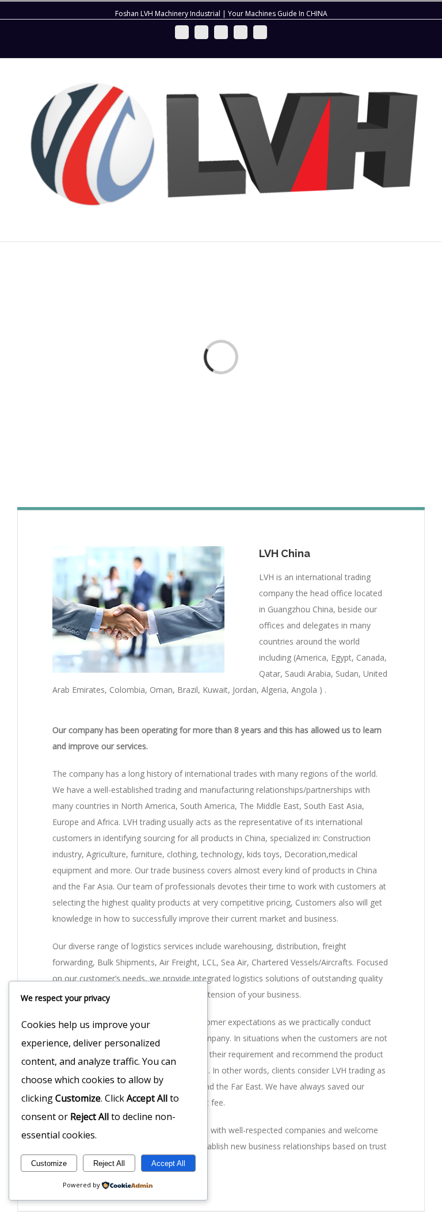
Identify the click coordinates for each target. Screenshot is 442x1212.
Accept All (168, 1163)
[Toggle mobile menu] (420, 224)
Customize (49, 1163)
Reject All (109, 1163)
